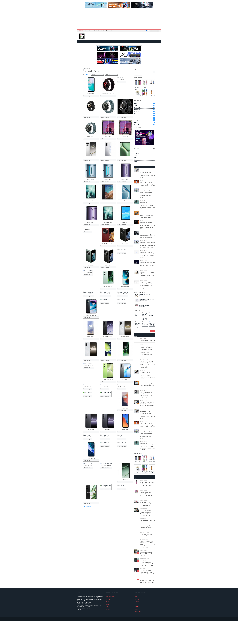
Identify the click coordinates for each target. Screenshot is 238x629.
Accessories (144, 107)
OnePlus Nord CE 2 (105, 386)
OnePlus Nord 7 (125, 408)
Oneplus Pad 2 (125, 222)
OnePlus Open (108, 265)
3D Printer (144, 111)
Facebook (79, 609)
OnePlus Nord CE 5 (125, 358)
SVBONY (137, 596)
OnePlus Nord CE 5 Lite (108, 358)
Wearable (144, 115)
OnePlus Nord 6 (91, 429)
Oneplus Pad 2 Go (108, 222)
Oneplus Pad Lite (107, 179)
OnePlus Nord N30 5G (105, 293)
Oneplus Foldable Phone (106, 486)
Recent (135, 475)
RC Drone (144, 113)
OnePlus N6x (125, 479)
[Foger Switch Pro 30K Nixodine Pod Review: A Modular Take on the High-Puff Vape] (136, 492)
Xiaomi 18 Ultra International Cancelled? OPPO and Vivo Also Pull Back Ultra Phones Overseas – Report (147, 205)
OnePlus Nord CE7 (90, 336)
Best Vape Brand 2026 (133, 41)
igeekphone (86, 619)
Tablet (144, 105)
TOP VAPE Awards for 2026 (108, 41)
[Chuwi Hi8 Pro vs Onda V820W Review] (136, 354)
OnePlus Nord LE (121, 301)
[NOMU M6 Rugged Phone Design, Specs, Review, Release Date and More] (136, 345)
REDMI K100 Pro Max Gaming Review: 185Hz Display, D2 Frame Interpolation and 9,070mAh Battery (147, 174)
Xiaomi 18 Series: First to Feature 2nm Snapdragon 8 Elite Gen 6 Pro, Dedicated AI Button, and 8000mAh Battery (147, 194)
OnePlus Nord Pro (121, 250)
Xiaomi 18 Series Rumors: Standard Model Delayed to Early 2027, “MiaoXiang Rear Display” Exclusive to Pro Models (147, 225)
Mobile (144, 103)
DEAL (152, 41)
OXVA (107, 601)
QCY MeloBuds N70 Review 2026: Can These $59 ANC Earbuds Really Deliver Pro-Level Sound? (147, 405)
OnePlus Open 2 (90, 265)
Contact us (79, 602)
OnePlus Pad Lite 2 (91, 179)
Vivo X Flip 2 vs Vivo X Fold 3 (145, 294)
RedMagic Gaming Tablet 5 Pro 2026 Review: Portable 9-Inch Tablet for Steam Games (147, 385)
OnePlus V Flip (125, 136)
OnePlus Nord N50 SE (108, 286)
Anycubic (137, 606)
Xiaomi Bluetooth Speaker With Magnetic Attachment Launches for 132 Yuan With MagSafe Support (147, 275)
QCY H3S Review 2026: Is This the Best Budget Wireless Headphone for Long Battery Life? (146, 395)
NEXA (107, 603)
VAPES (117, 41)
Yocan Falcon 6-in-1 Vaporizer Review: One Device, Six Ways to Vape (99, 30)
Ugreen (136, 613)
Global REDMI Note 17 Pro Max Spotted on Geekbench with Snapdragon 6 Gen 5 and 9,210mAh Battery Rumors (147, 285)
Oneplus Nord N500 (88, 272)
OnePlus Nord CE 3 (87, 386)
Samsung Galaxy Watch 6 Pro (108, 93)
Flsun (136, 604)
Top (135, 478)
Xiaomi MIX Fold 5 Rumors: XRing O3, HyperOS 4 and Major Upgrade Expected (147, 215)
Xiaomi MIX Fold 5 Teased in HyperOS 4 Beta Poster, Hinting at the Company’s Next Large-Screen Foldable (147, 265)
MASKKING (108, 604)
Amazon (93, 41)
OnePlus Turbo (108, 158)
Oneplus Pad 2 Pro (90, 222)
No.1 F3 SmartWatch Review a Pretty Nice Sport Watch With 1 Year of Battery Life (147, 580)
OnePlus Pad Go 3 (125, 179)
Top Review (136, 335)
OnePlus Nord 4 (122, 436)
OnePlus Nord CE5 (125, 336)
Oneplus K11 (90, 501)
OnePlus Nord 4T (87, 436)
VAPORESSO (108, 597)
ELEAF (144, 122)
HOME (79, 41)
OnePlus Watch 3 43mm (125, 115)
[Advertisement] (119, 18)
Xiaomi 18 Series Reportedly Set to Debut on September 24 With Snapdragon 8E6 (147, 235)
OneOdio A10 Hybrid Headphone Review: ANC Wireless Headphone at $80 (147, 572)
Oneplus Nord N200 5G (122, 293)
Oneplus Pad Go (90, 200)
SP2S (107, 606)
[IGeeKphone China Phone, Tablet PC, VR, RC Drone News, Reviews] (82, 36)
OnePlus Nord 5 (125, 429)
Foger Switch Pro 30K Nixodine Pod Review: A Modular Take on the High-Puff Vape (147, 495)
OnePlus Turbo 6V (90, 158)
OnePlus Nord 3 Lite (105, 444)
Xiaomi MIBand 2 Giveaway (147, 340)
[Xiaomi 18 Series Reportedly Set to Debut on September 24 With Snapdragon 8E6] (136, 233)
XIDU (135, 159)
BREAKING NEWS (85, 41)
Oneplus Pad (87, 229)
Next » (89, 506)
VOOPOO (108, 599)
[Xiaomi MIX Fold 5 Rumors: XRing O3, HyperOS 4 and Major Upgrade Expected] (136, 213)
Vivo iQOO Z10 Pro (91, 93)
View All (154, 148)
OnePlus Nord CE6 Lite (108, 336)
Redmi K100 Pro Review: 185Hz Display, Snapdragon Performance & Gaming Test (147, 184)
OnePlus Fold (121, 486)
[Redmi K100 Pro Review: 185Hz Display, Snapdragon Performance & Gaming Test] (136, 182)
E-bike (144, 118)
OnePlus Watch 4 (107, 115)
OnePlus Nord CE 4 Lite (88, 365)
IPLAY (107, 608)
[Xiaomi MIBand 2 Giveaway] (136, 340)
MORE (148, 41)
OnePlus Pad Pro (125, 158)
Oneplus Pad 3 (125, 200)
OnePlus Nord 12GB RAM (106, 465)
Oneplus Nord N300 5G (88, 293)
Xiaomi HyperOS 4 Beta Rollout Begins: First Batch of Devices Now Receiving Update (147, 255)
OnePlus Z (122, 79)
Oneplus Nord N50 (125, 286)
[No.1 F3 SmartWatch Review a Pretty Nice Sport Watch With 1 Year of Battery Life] (136, 578)
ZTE (135, 151)
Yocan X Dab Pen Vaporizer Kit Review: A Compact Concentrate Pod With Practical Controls (147, 485)
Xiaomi (135, 161)
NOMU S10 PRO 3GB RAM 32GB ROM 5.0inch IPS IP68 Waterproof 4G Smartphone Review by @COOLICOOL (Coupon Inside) (147, 364)
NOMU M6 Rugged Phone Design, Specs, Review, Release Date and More (146, 347)
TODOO (108, 609)
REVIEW (142, 41)
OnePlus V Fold (108, 136)
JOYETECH (144, 124)
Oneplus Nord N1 (104, 301)
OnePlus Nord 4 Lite (105, 436)
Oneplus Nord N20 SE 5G (91, 315)
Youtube (79, 611)
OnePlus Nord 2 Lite (88, 465)
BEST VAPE (123, 41)
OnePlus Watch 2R (90, 136)
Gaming (144, 120)
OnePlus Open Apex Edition (107, 243)
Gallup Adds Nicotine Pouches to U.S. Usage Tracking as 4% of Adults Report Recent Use (146, 513)
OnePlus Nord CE (121, 386)
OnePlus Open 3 (125, 243)
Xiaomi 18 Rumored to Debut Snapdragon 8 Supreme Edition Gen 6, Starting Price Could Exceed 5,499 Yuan (147, 245)
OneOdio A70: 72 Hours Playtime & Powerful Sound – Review (147, 553)
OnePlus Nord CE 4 (125, 379)
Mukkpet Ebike (138, 611)
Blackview (137, 599)
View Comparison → (142, 295)
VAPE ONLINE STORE (110, 596)
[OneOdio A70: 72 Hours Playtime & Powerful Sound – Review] (136, 551)
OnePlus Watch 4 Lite (90, 115)
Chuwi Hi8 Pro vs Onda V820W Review (146, 355)
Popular (136, 333)
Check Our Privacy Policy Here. (83, 603)
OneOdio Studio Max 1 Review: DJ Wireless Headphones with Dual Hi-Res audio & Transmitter (147, 563)
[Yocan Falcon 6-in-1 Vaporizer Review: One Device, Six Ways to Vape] (136, 502)
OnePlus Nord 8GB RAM (106, 393)
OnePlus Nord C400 (88, 393)
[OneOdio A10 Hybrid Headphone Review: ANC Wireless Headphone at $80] (136, 570)
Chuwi (136, 597)
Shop (156, 41)
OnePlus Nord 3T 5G (91, 458)
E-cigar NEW (144, 109)
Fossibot (137, 601)
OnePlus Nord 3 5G (122, 444)
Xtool (135, 157)
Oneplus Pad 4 (108, 200)
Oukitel (136, 609)
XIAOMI (135, 166)
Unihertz (137, 603)
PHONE (98, 41)
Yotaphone (136, 153)
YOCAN (135, 155)
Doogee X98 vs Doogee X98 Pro (147, 299)
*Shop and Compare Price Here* (83, 608)
